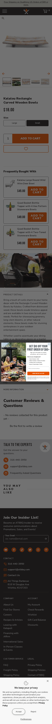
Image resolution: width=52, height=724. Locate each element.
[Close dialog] (49, 344)
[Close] (48, 681)
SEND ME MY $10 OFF (38, 373)
